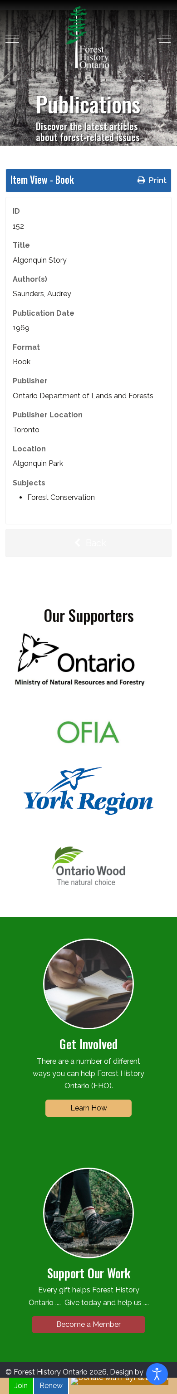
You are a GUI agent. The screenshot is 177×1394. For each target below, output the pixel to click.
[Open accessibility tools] (157, 1374)
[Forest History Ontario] (87, 37)
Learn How (88, 1108)
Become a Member (88, 1324)
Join (21, 1385)
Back (95, 543)
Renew (51, 1385)
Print (157, 180)
